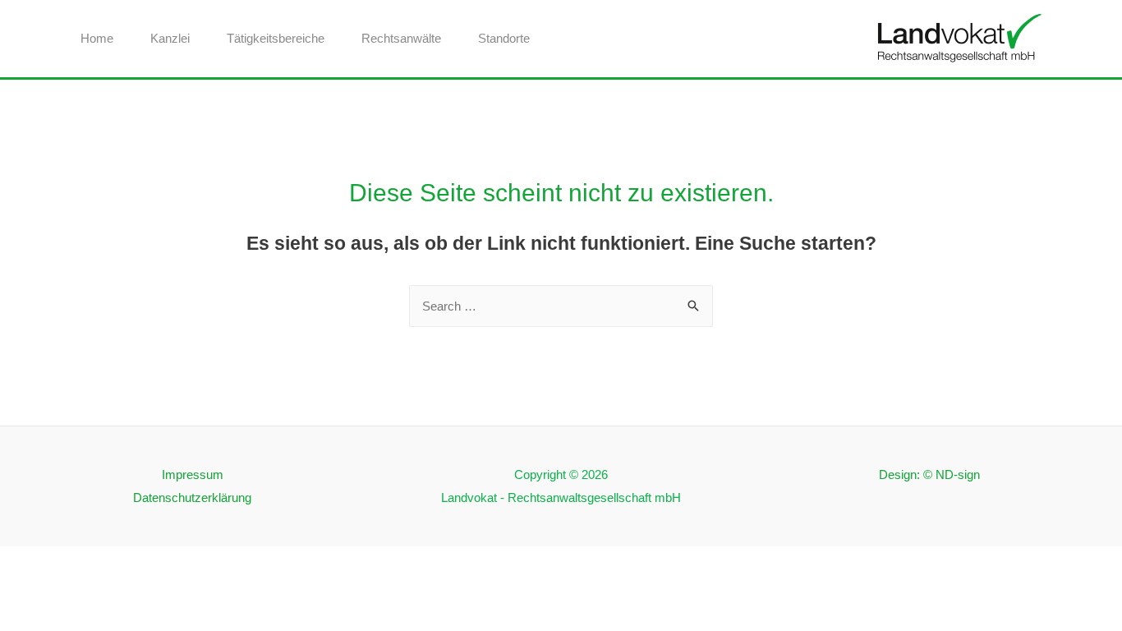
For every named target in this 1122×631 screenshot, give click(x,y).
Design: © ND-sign (929, 474)
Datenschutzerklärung (192, 497)
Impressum (192, 474)
